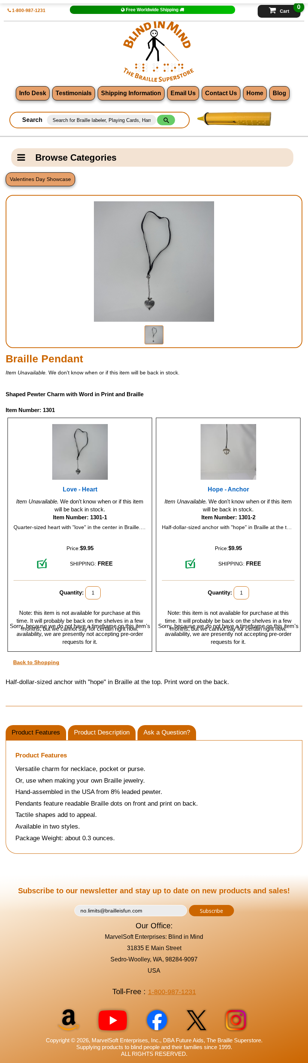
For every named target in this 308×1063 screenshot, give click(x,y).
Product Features (36, 732)
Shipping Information (131, 93)
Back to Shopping (36, 662)
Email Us (183, 93)
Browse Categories (75, 157)
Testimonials (74, 93)
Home (254, 93)
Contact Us (221, 93)
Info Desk (32, 93)
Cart (290, 9)
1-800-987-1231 (28, 10)
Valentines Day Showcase (40, 179)
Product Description (102, 732)
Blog (279, 93)
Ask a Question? (166, 732)
